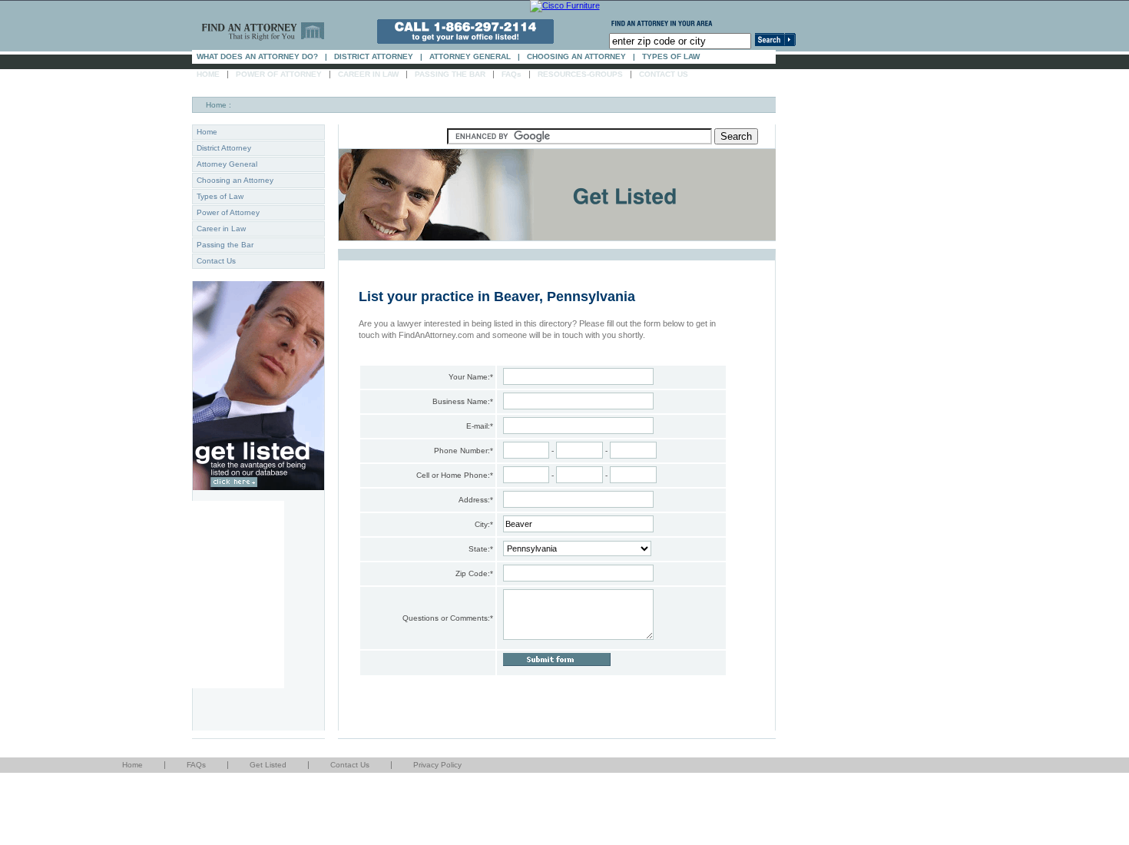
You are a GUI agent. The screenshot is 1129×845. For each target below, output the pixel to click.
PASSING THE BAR (450, 74)
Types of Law (220, 196)
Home (216, 105)
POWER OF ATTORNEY (279, 74)
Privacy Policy (437, 764)
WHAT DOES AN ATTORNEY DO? (257, 56)
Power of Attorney (228, 212)
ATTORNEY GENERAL (470, 56)
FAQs (511, 74)
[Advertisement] (238, 593)
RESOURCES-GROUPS (580, 74)
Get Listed (268, 764)
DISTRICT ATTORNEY (373, 56)
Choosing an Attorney (235, 180)
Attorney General (227, 164)
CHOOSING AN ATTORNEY (576, 56)
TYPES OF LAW (671, 56)
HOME (208, 74)
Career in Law (221, 228)
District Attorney (224, 148)
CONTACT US (663, 74)
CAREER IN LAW (368, 74)
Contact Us (216, 261)
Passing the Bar (225, 244)
